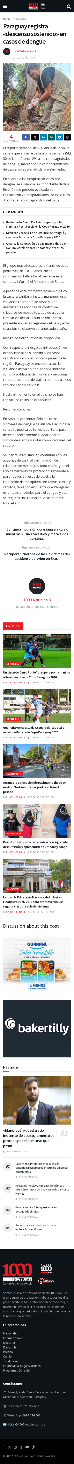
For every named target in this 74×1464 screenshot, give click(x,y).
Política (8, 1352)
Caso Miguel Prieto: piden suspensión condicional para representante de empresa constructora (41, 1168)
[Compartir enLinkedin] (43, 137)
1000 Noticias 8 (16, 797)
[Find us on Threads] (21, 1447)
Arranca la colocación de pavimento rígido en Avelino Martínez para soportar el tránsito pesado (36, 248)
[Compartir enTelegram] (59, 137)
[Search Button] (69, 6)
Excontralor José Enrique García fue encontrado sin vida (36, 1209)
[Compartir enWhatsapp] (51, 137)
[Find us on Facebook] (4, 1447)
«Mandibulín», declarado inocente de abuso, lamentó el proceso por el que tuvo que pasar (28, 1138)
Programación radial (16, 1370)
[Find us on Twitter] (9, 1447)
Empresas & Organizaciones (22, 1366)
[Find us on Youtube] (27, 1447)
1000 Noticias (20, 1456)
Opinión (8, 1356)
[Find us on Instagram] (15, 1447)
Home (6, 18)
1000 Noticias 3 (26, 51)
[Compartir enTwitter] (35, 137)
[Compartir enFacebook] (26, 137)
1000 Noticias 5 (16, 682)
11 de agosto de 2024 (21, 57)
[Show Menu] (5, 6)
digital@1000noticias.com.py (26, 1424)
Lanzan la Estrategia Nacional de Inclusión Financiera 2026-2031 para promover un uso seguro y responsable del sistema (33, 902)
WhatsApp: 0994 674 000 (23, 1415)
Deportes (13, 663)
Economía (13, 888)
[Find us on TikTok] (33, 1447)
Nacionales (20, 18)
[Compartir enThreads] (67, 137)
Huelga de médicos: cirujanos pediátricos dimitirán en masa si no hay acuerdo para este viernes (42, 1189)
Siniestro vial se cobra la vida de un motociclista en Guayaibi (36, 1227)
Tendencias (10, 1361)
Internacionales (13, 1338)
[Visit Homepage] (37, 6)
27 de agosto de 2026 (41, 682)
